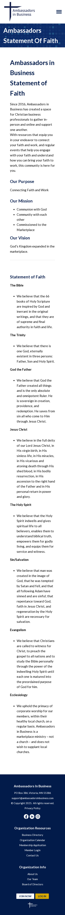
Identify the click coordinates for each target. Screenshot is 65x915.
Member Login (32, 850)
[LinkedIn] (32, 816)
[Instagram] (38, 816)
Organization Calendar (32, 840)
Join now (25, 896)
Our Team (32, 879)
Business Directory (32, 834)
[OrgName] (19, 12)
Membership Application (32, 845)
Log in (42, 896)
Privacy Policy (32, 808)
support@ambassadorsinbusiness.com (33, 798)
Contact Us (32, 855)
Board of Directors (32, 884)
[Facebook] (26, 816)
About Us (33, 874)
